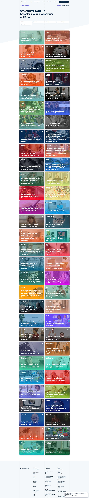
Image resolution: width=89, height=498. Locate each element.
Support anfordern (61, 495)
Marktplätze (47, 480)
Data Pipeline (35, 481)
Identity (34, 485)
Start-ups (46, 469)
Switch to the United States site (70, 495)
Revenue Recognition (36, 496)
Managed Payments (36, 490)
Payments (34, 492)
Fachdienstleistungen (48, 495)
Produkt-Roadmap (61, 486)
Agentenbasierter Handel (49, 471)
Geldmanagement (48, 481)
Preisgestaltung (49, 1)
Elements (34, 482)
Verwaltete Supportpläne (62, 496)
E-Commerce (47, 473)
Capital (34, 474)
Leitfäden (59, 468)
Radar (34, 495)
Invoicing (34, 486)
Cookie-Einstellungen (61, 481)
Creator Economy (48, 486)
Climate (34, 477)
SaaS (46, 484)
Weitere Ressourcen (61, 482)
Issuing (34, 487)
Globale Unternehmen (48, 477)
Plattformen (47, 482)
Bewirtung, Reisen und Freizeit (50, 490)
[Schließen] (87, 493)
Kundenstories (60, 469)
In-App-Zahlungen (48, 478)
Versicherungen (47, 491)
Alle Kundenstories (65, 5)
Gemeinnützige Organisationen (50, 494)
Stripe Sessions (60, 473)
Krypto (46, 472)
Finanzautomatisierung (49, 476)
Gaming (46, 489)
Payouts (34, 494)
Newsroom (59, 488)
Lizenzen (59, 478)
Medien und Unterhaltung (49, 493)
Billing (34, 473)
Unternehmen (47, 468)
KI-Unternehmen (48, 485)
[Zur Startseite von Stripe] (21, 467)
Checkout (34, 476)
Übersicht (59, 5)
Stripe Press (60, 490)
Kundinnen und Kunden (24, 5)
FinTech (46, 487)
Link (33, 489)
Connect (34, 478)
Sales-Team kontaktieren (63, 1)
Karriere (59, 487)
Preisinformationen (36, 469)
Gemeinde (59, 472)
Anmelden (55, 1)
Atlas (33, 470)
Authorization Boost (36, 472)
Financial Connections (36, 483)
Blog (58, 471)
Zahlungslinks (35, 491)
